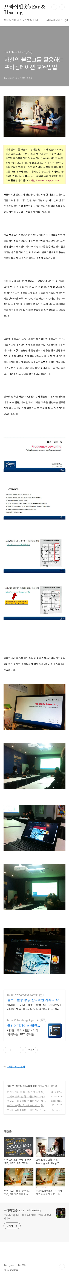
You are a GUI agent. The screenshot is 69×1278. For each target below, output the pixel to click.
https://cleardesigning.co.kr (23, 1020)
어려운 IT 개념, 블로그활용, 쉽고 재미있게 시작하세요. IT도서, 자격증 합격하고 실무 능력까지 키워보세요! (34, 1007)
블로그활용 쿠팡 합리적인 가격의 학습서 (34, 1000)
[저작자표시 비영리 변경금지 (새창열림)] (42, 1050)
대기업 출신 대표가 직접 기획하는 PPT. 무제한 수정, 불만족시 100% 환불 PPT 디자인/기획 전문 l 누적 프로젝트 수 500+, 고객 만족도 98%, (24, 1032)
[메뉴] (62, 7)
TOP (62, 1267)
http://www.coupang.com (22, 994)
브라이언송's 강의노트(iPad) (22, 1085)
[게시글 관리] (18, 1050)
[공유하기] (14, 1050)
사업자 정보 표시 (16, 1066)
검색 (54, 7)
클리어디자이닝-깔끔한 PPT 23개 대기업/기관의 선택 (24, 1026)
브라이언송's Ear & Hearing (24, 7)
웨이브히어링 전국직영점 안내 (21, 20)
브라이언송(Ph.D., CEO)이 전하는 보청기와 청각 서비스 (27, 1217)
